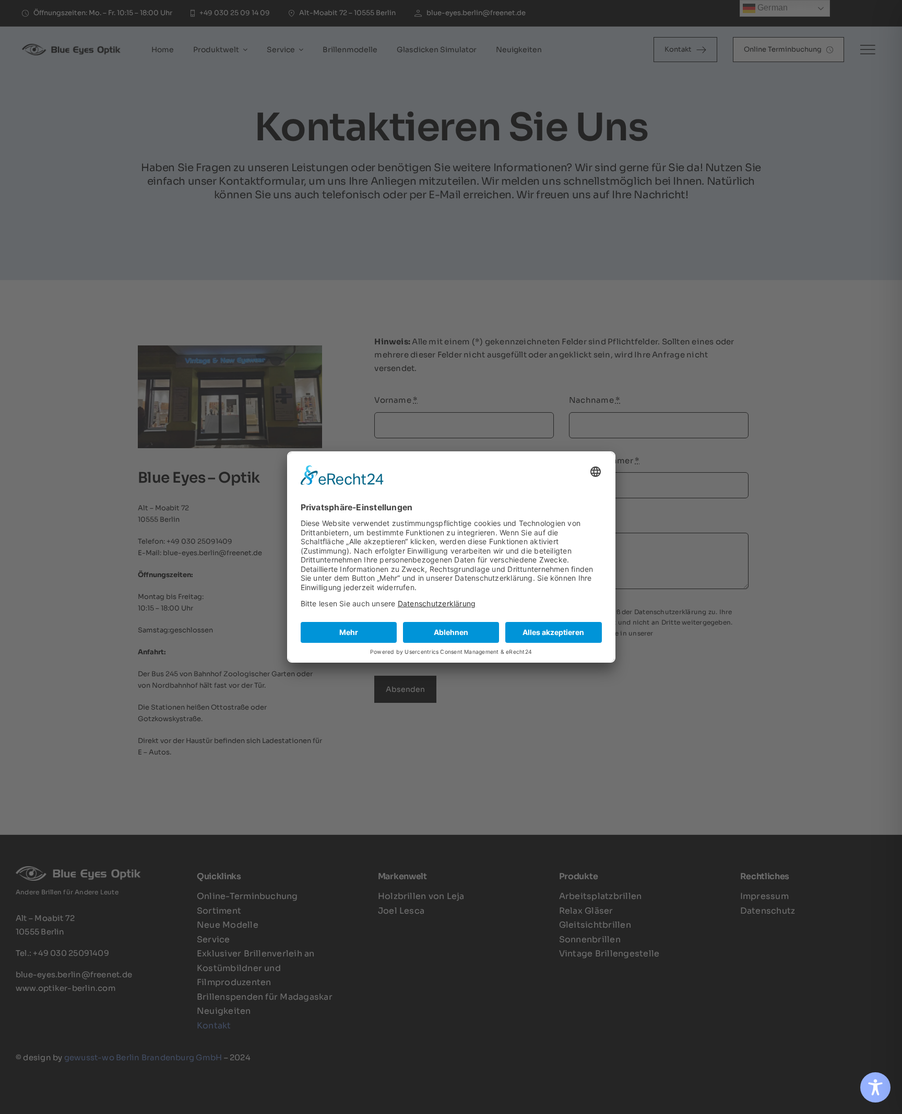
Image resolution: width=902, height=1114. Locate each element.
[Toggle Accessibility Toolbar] (875, 1087)
